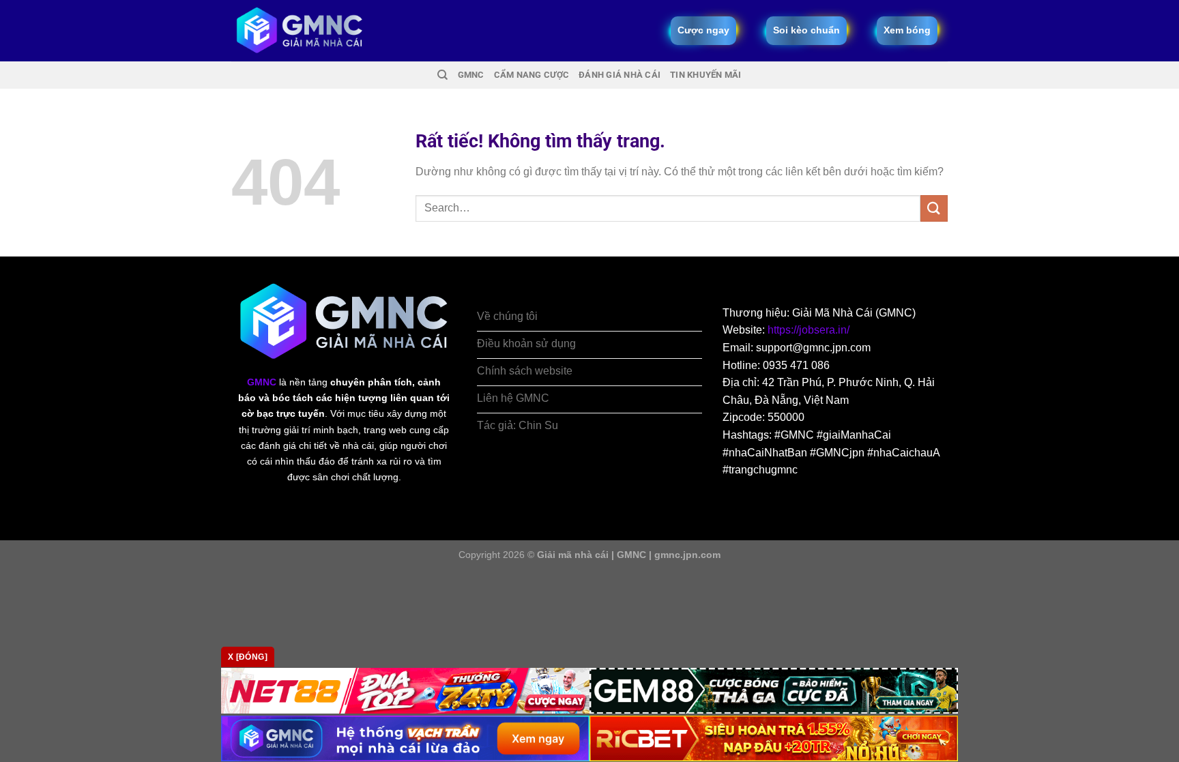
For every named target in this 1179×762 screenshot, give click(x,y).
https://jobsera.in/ (808, 330)
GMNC (471, 75)
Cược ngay (703, 30)
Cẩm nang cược (531, 75)
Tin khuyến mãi (706, 75)
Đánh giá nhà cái (619, 75)
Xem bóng (907, 30)
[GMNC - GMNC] (299, 30)
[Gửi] (934, 208)
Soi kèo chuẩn (806, 30)
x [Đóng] (247, 657)
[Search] (442, 75)
